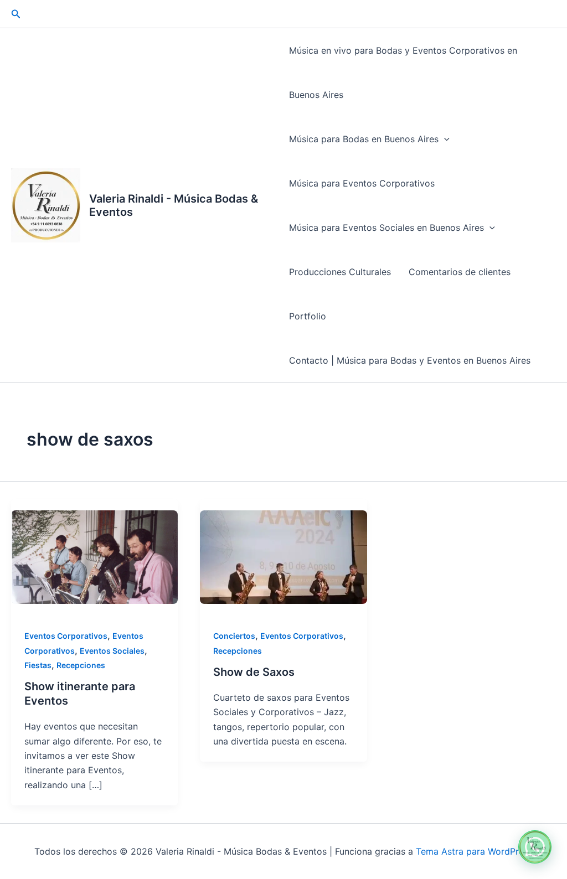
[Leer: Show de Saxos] (283, 557)
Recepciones (80, 665)
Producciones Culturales (340, 271)
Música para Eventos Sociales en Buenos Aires (386, 227)
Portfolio (307, 316)
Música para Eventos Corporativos (362, 183)
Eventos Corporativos (65, 635)
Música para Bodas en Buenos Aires (364, 138)
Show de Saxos (254, 672)
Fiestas (37, 665)
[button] (16, 14)
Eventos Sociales (112, 650)
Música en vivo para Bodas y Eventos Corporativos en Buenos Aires (403, 72)
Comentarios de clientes (460, 271)
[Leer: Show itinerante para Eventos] (94, 557)
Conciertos (234, 635)
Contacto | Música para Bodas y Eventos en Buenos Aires (409, 360)
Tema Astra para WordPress (474, 851)
